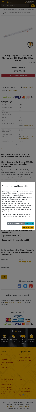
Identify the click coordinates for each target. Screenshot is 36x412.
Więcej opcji (29, 223)
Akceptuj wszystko (27, 227)
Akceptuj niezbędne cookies (15, 223)
